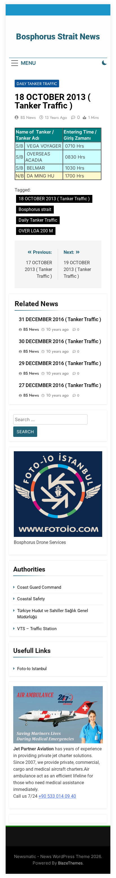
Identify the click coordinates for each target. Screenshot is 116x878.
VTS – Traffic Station (37, 628)
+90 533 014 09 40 (57, 796)
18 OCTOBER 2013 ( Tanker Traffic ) (54, 198)
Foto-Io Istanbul (32, 668)
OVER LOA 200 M (36, 231)
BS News (28, 117)
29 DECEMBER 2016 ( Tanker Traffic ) (60, 363)
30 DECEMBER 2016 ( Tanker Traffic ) (60, 341)
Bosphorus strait (35, 209)
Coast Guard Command (39, 587)
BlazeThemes (70, 863)
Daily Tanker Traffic (37, 83)
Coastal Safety (31, 598)
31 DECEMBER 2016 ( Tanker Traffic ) (60, 319)
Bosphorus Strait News (58, 36)
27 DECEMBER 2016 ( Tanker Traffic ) (60, 385)
